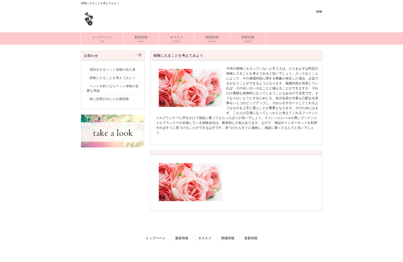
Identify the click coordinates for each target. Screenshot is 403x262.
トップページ (155, 238)
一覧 (139, 54)
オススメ (204, 238)
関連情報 (227, 238)
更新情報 (250, 238)
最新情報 (181, 238)
